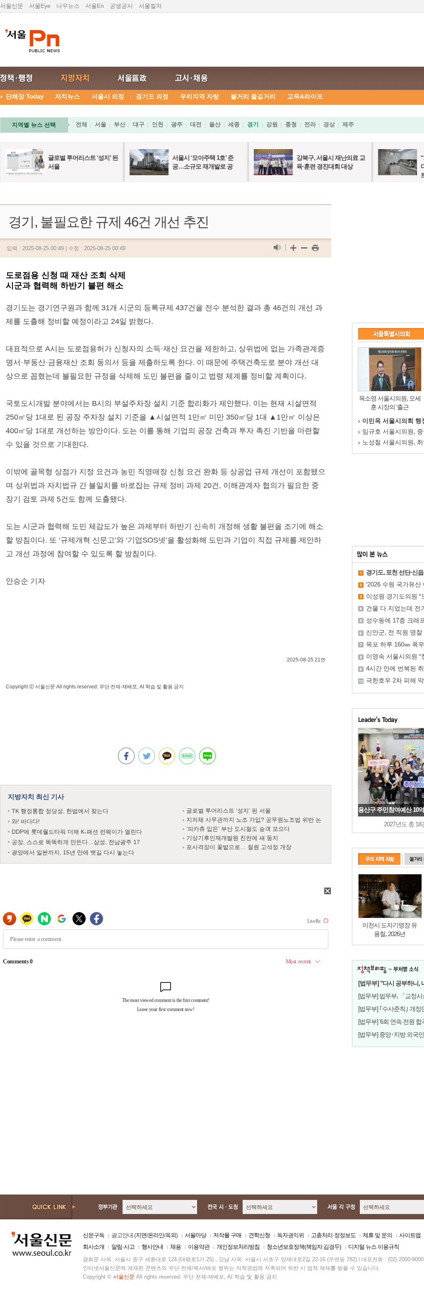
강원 (272, 124)
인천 (158, 124)
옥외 (170, 1235)
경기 (253, 124)
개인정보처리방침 (238, 1246)
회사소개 (93, 1246)
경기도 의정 (152, 96)
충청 (291, 124)
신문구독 (93, 1235)
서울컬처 (150, 5)
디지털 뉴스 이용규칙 (373, 1246)
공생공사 (121, 5)
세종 (234, 124)
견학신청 (259, 1235)
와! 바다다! (26, 821)
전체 (81, 124)
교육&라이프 (305, 96)
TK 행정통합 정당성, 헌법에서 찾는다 (60, 811)
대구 (139, 124)
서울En (94, 5)
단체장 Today (24, 96)
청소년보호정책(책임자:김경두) (304, 1246)
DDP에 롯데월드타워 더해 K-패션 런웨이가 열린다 (77, 831)
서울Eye (40, 5)
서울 (100, 124)
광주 (177, 124)
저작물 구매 (227, 1235)
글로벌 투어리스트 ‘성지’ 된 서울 (228, 810)
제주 (348, 124)
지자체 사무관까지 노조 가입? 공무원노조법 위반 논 (253, 819)
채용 (175, 1246)
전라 (310, 124)
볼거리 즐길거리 (253, 96)
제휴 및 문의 (377, 1235)
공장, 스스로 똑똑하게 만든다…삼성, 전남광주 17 (76, 842)
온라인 (156, 1235)
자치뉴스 (67, 96)
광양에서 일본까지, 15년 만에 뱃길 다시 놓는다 (73, 852)
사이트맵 (410, 1235)
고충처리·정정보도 (333, 1235)
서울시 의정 (108, 96)
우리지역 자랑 (199, 96)
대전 (196, 124)
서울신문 (11, 5)
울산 (215, 124)
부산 (119, 124)
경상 (329, 124)
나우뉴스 (68, 5)
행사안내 (152, 1246)
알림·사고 (123, 1246)
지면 (141, 1235)
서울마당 (195, 1235)
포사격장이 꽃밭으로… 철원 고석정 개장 (239, 847)
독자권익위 (290, 1235)
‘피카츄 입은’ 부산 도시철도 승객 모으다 (238, 828)
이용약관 (199, 1246)
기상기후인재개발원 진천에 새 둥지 (232, 838)
